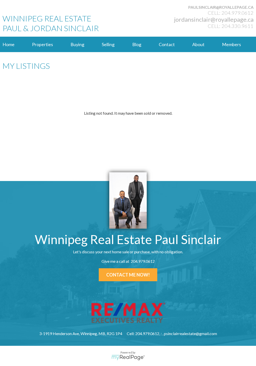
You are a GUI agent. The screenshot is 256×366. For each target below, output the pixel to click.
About (198, 44)
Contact (167, 44)
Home (8, 44)
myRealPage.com (128, 357)
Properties (42, 44)
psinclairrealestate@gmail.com (190, 333)
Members (231, 44)
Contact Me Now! (128, 274)
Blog (136, 44)
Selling (108, 44)
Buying (77, 44)
